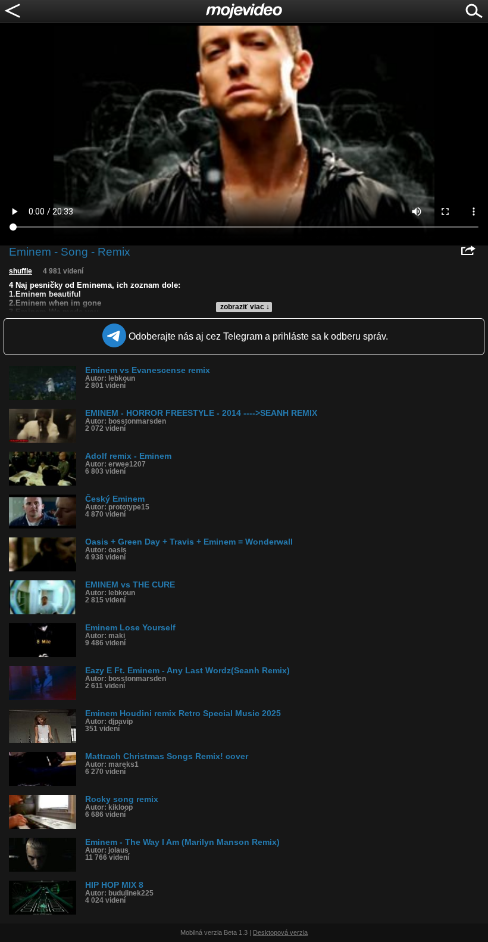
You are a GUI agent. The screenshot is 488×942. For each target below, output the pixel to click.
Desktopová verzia (280, 932)
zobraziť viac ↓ (245, 307)
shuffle (20, 271)
